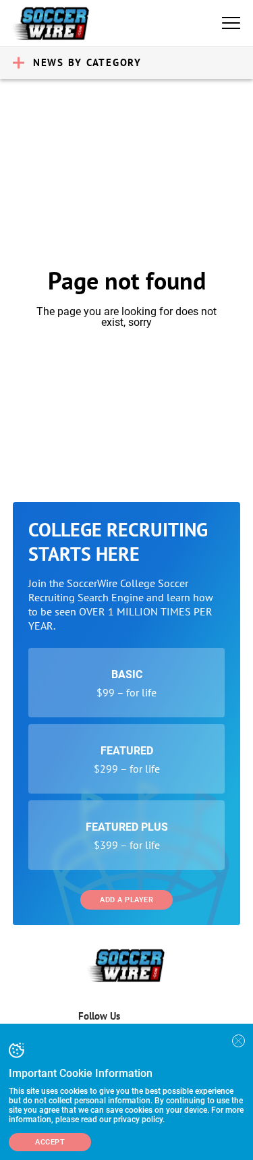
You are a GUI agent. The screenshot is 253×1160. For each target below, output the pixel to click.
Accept (50, 1142)
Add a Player (126, 899)
